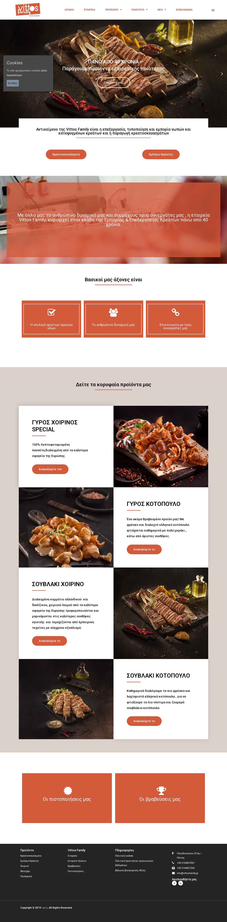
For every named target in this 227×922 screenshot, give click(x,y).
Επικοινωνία (184, 9)
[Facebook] (174, 883)
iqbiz (45, 907)
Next (222, 73)
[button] (66, 154)
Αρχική (69, 9)
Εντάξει (12, 83)
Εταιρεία (89, 9)
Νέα (160, 9)
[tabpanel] (113, 74)
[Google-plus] (180, 883)
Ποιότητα (137, 9)
